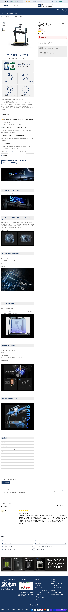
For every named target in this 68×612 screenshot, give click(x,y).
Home (2, 16)
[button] (41, 31)
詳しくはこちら (42, 55)
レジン (10, 9)
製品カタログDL (63, 10)
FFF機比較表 (6, 482)
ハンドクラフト (18, 13)
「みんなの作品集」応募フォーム (42, 592)
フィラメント (17, 9)
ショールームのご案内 (56, 587)
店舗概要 (53, 582)
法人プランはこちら (43, 49)
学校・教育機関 (10, 13)
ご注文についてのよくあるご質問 (12, 151)
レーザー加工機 (26, 9)
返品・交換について (39, 587)
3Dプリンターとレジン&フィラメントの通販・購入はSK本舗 (16, 609)
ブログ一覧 (53, 589)
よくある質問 (38, 594)
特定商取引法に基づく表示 (57, 594)
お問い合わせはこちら (6, 586)
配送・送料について (39, 583)
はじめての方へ (38, 582)
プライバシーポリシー (56, 592)
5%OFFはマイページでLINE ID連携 (25, 592)
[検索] (39, 5)
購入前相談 (37, 589)
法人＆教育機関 (54, 585)
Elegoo (39, 22)
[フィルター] (57, 505)
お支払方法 (37, 585)
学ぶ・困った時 (45, 9)
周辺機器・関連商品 (35, 9)
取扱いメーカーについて (56, 583)
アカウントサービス (56, 10)
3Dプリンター (4, 9)
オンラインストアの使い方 (41, 590)
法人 (3, 13)
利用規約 (53, 590)
